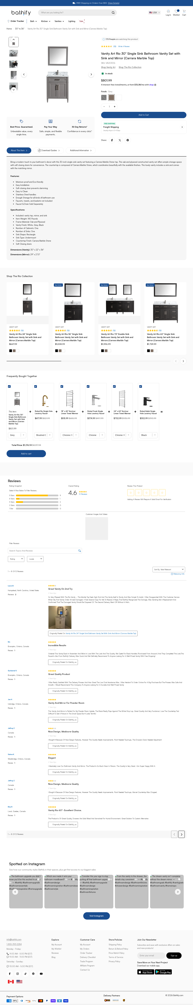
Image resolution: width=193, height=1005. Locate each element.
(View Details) (113, 3)
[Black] (104, 97)
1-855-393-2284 (14, 944)
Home (9, 28)
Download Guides (49, 150)
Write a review (124, 46)
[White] (119, 97)
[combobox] (72, 12)
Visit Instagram (97, 916)
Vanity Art (13, 327)
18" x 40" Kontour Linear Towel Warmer (69, 412)
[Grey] (111, 97)
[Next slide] (183, 361)
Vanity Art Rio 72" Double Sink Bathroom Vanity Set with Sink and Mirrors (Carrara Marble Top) (117, 337)
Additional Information (79, 150)
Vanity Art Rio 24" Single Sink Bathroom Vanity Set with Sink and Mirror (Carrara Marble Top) (25, 337)
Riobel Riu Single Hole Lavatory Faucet (44, 412)
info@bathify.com (14, 939)
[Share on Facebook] (112, 140)
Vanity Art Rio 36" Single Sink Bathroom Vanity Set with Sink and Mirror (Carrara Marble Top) (71, 337)
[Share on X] (120, 140)
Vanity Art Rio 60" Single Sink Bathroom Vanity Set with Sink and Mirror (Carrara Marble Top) (163, 337)
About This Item (18, 150)
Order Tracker (17, 21)
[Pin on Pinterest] (128, 140)
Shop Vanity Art (108, 67)
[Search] (108, 12)
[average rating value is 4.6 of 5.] (107, 46)
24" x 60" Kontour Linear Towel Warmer (122, 412)
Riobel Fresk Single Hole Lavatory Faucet (95, 412)
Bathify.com (178, 995)
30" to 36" (19, 28)
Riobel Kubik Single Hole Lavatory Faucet (148, 412)
